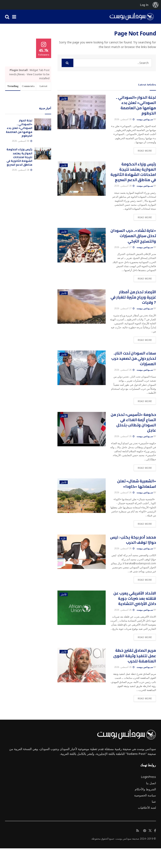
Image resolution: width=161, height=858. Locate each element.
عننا (154, 801)
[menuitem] (155, 5)
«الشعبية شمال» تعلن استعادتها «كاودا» (136, 484)
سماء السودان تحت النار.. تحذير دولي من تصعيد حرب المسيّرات (133, 358)
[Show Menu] (14, 17)
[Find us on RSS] (137, 830)
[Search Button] (7, 17)
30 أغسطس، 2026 (123, 119)
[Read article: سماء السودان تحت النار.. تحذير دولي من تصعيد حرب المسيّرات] (81, 367)
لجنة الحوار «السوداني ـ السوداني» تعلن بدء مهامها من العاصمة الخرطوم (136, 105)
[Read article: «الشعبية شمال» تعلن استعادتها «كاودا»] (81, 495)
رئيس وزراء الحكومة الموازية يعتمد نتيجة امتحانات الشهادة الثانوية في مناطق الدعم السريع (133, 172)
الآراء (63, 538)
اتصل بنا (151, 783)
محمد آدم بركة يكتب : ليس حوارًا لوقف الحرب (133, 540)
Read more (143, 150)
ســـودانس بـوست (145, 119)
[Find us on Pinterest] (144, 830)
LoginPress (148, 777)
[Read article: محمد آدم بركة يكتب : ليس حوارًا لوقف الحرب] (81, 552)
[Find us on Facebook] (155, 830)
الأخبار (63, 98)
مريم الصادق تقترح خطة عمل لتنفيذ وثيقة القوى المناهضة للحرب (134, 655)
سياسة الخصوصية (145, 795)
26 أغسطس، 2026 (123, 369)
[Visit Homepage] (130, 17)
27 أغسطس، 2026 (123, 247)
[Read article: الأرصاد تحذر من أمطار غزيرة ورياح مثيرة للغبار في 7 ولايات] (81, 306)
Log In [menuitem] (144, 4)
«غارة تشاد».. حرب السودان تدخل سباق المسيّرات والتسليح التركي (133, 235)
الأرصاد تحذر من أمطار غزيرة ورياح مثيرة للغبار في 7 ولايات (133, 297)
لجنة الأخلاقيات (147, 808)
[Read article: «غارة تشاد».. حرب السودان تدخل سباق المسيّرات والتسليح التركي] (81, 245)
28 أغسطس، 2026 (123, 185)
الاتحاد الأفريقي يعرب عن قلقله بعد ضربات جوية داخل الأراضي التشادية (134, 598)
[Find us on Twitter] (150, 830)
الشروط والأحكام (145, 789)
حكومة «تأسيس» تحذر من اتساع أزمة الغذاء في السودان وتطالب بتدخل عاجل (133, 422)
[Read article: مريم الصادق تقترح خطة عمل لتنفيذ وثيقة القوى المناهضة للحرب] (81, 665)
